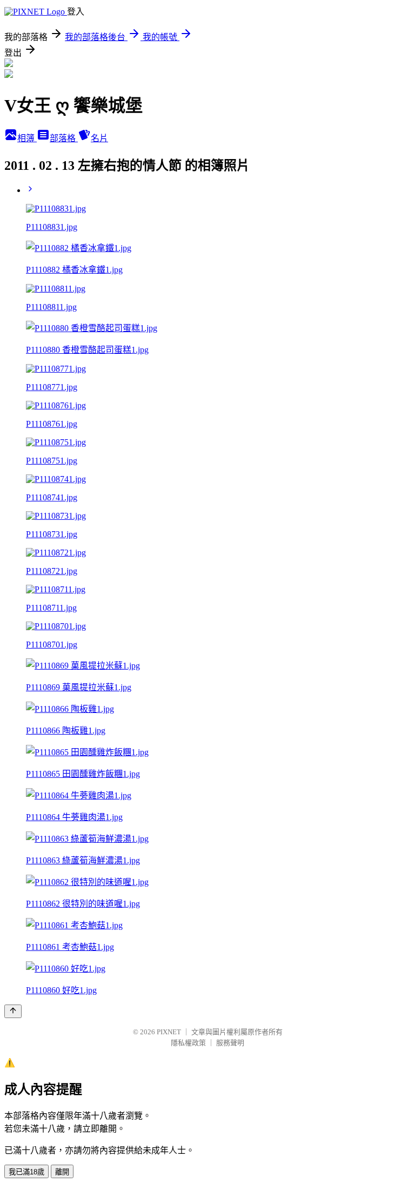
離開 (62, 1172)
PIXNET (169, 1032)
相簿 (27, 138)
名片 (99, 138)
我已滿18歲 (26, 1172)
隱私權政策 (188, 1043)
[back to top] (13, 1011)
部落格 (64, 138)
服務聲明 (230, 1043)
